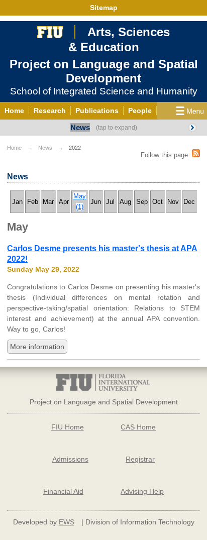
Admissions (70, 459)
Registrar (140, 459)
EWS (66, 522)
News (80, 127)
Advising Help (142, 491)
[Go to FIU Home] (50, 31)
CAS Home (138, 427)
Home (14, 148)
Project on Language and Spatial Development (104, 71)
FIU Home (67, 427)
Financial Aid (63, 491)
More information (37, 347)
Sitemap (104, 8)
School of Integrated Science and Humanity (103, 91)
